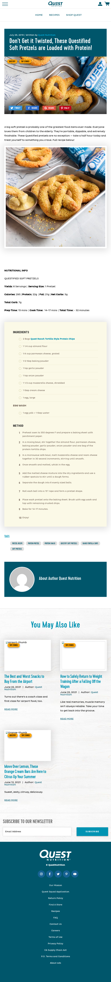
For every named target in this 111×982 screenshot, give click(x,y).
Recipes (54, 15)
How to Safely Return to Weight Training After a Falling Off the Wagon (81, 681)
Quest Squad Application (55, 892)
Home (39, 15)
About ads (55, 963)
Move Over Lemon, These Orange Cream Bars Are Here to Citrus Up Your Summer (25, 771)
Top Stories (25, 61)
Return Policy (55, 898)
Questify (12, 61)
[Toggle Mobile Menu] (5, 4)
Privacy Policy (55, 944)
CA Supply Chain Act (55, 950)
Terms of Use (55, 937)
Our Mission (55, 885)
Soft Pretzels (17, 549)
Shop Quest (74, 15)
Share (34, 108)
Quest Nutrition (47, 35)
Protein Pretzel (33, 543)
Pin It (67, 108)
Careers (55, 931)
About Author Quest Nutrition (60, 578)
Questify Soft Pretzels (69, 543)
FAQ (55, 918)
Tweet (17, 108)
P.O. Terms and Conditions (55, 957)
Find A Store (55, 905)
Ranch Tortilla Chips (90, 543)
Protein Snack (50, 543)
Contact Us (56, 924)
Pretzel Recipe (17, 543)
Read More (11, 709)
